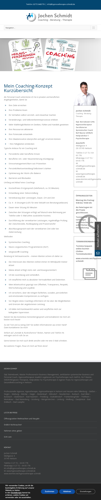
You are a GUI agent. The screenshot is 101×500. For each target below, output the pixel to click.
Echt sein (8, 437)
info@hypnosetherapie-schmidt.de (61, 4)
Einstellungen (16, 493)
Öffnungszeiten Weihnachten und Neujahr (21, 418)
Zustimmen (49, 491)
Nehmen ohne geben (13, 430)
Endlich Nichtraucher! (13, 424)
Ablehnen (67, 491)
